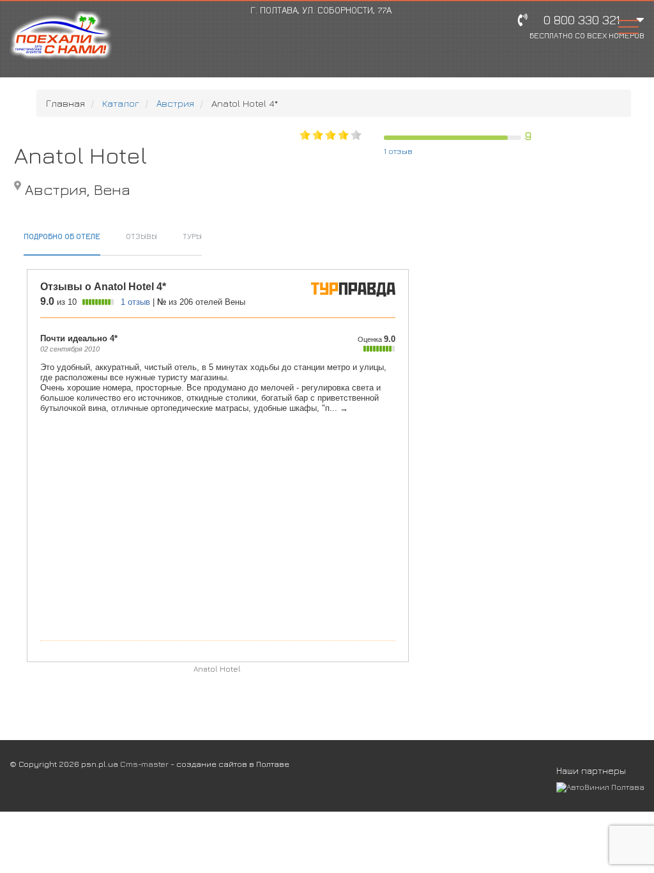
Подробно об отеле (62, 236)
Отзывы (141, 236)
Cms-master (144, 764)
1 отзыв (398, 151)
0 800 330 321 (586, 26)
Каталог (120, 103)
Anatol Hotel (217, 669)
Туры (192, 236)
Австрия (175, 103)
